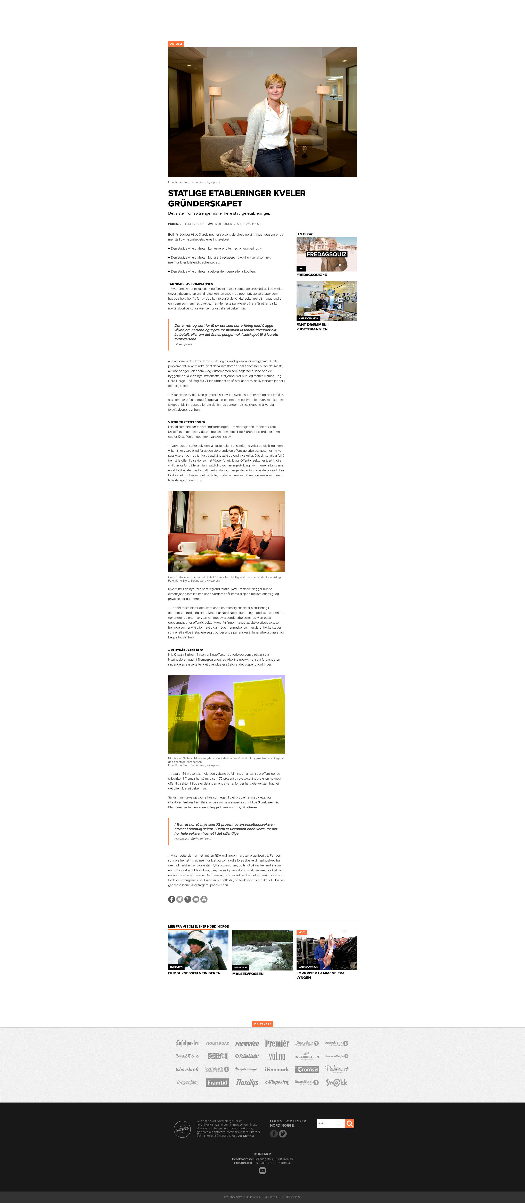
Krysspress (293, 1197)
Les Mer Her (246, 1136)
